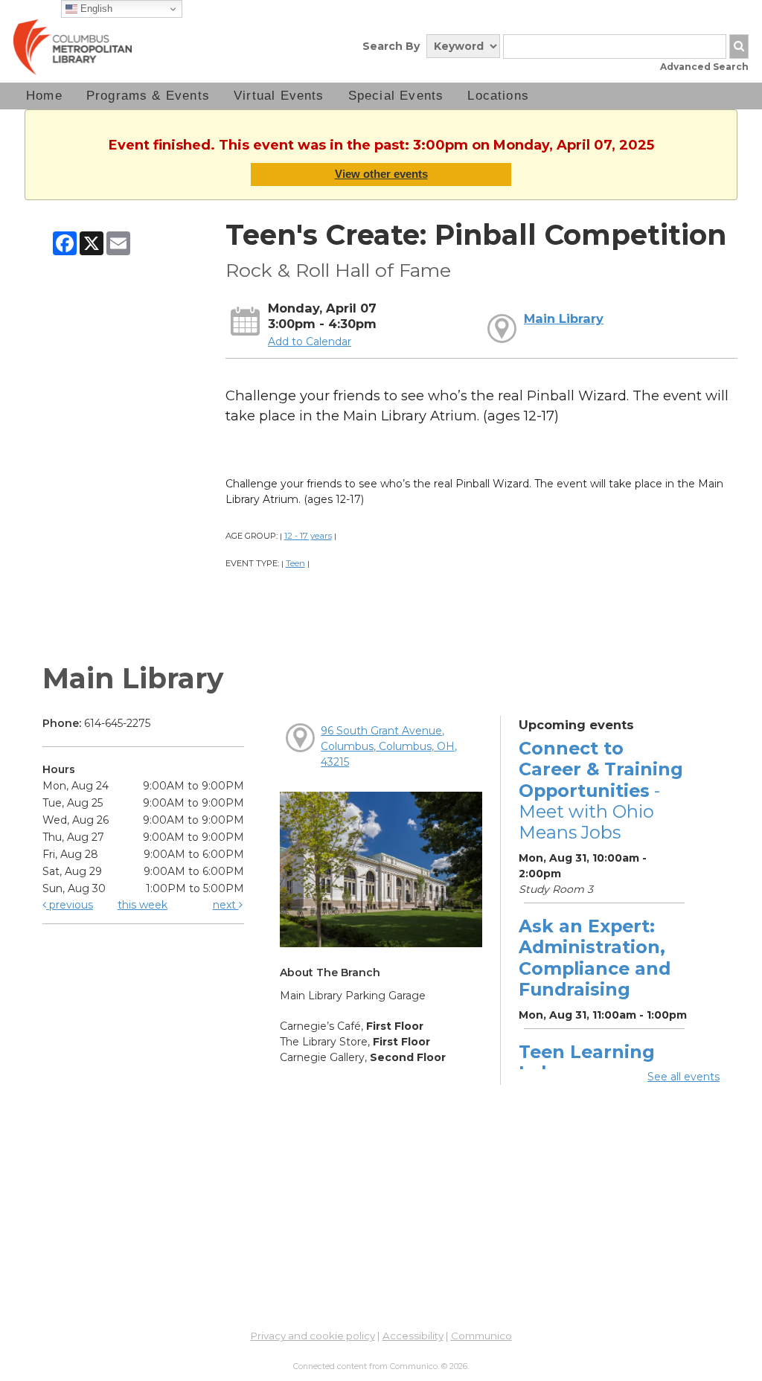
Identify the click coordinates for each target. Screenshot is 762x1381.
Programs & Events (148, 96)
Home (44, 96)
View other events (381, 173)
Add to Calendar (309, 341)
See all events (683, 1076)
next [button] (226, 904)
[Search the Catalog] (739, 46)
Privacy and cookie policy (313, 1336)
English (94, 8)
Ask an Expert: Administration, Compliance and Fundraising (594, 957)
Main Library (563, 318)
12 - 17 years (308, 536)
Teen (295, 563)
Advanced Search (704, 66)
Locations (498, 96)
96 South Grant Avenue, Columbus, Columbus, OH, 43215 (389, 746)
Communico (481, 1336)
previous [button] (69, 904)
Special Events (396, 96)
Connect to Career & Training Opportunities (601, 790)
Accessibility (413, 1336)
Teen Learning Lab (587, 1062)
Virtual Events (279, 96)
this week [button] (142, 904)
